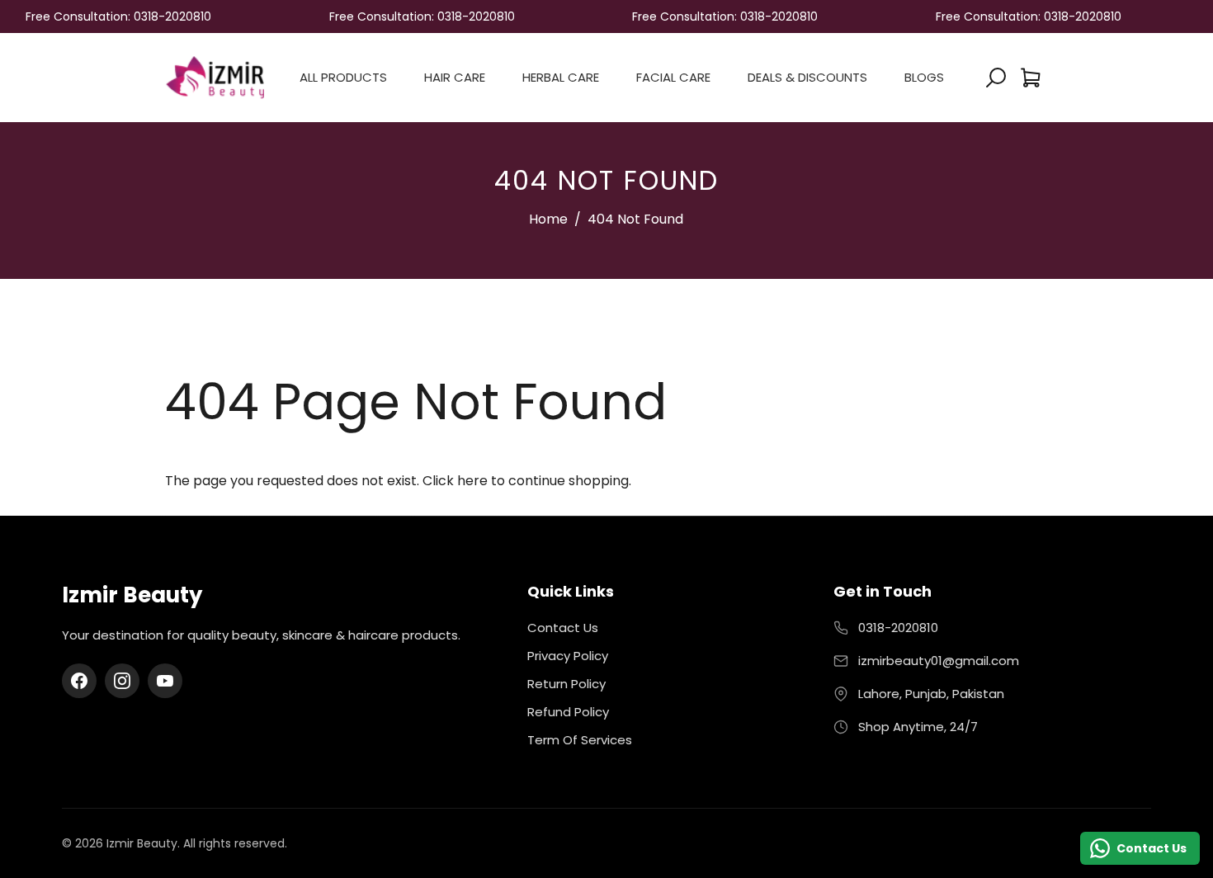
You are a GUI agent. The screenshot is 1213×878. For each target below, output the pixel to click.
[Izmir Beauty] (214, 76)
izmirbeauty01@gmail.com (938, 660)
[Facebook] (79, 680)
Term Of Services (579, 739)
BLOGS (924, 77)
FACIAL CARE (673, 77)
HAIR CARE (454, 77)
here (472, 480)
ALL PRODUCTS (343, 77)
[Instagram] (122, 680)
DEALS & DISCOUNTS (807, 77)
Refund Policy (568, 711)
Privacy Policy (567, 655)
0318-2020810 (898, 627)
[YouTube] (165, 680)
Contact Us (562, 627)
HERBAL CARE (560, 77)
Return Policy (566, 683)
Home (548, 219)
